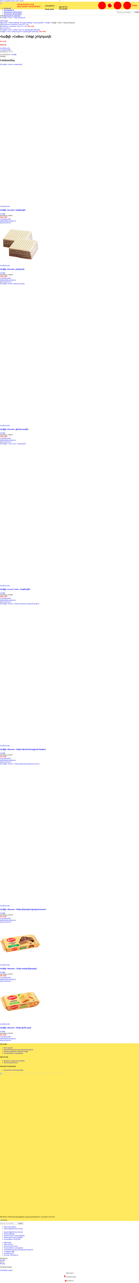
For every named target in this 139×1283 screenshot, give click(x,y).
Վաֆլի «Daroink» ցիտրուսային (14, 429)
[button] (8, 221)
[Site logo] (6, 9)
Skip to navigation (5, 1)
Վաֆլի (47, 22)
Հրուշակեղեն (38, 22)
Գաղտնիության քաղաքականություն (18, 1049)
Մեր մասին (8, 1048)
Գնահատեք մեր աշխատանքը (16, 1051)
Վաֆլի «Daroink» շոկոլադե (12, 269)
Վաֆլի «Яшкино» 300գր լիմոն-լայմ (15, 1028)
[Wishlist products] (117, 5)
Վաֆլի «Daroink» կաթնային (12, 210)
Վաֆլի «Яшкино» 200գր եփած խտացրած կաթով (22, 749)
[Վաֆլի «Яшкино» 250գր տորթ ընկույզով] (20, 963)
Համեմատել (9, 1253)
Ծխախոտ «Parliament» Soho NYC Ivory (14, 26)
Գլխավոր (4, 22)
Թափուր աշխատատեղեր (14, 1061)
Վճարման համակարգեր (13, 1070)
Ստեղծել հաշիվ (6, 1270)
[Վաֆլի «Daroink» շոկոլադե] (20, 264)
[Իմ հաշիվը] (102, 5)
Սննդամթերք (14, 22)
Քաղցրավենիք (26, 22)
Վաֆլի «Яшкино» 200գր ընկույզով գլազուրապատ (23, 909)
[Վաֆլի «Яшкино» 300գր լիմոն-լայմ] (20, 1022)
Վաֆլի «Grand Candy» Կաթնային (15, 589)
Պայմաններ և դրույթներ (13, 1053)
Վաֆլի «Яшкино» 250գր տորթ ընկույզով (18, 969)
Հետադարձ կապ (11, 1062)
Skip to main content (17, 1)
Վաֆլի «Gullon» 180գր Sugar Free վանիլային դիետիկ (19, 31)
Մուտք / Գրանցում (11, 1255)
